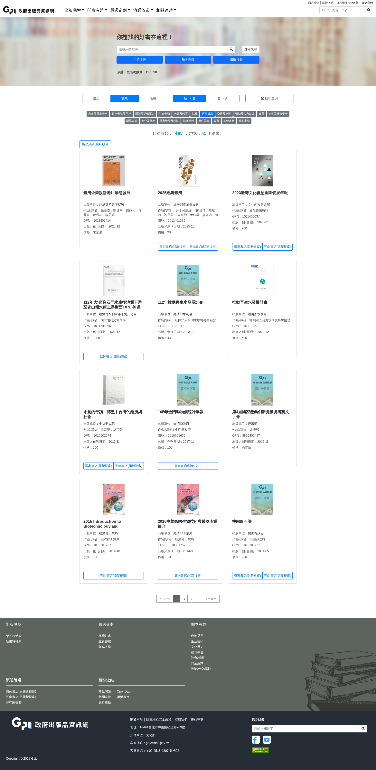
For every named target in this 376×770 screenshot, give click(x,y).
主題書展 (105, 641)
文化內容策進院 (259, 204)
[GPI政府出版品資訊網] (28, 10)
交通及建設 (224, 113)
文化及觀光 (148, 120)
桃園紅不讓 (242, 521)
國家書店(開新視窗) (172, 246)
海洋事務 (188, 120)
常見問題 (105, 691)
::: (60, 9)
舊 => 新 (222, 98)
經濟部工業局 (108, 533)
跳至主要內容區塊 (11, 2)
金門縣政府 (181, 423)
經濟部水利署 (183, 314)
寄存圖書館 (14, 702)
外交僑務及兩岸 (121, 113)
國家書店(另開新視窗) (21, 691)
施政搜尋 (188, 59)
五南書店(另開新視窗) (21, 697)
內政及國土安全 (98, 113)
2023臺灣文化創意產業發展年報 (260, 193)
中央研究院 (107, 423)
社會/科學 (197, 657)
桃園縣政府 (256, 533)
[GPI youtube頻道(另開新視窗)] (268, 739)
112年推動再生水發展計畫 (180, 302)
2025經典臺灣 (170, 193)
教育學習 (197, 652)
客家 (216, 120)
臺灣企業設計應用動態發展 (106, 193)
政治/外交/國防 (201, 668)
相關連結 (164, 10)
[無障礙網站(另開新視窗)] (260, 749)
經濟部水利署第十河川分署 (118, 314)
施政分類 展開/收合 (95, 144)
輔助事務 (244, 120)
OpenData (124, 691)
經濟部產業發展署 (111, 204)
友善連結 (105, 702)
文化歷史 (197, 647)
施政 (124, 98)
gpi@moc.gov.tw (157, 743)
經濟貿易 (207, 113)
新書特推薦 (14, 641)
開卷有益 (95, 10)
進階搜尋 (250, 49)
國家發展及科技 (169, 120)
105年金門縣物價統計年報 (180, 412)
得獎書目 (123, 697)
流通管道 (141, 10)
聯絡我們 (367, 2)
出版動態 (72, 10)
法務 (195, 113)
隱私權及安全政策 (348, 2)
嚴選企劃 (118, 10)
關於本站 (327, 2)
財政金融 (164, 113)
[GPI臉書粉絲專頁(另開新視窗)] (257, 739)
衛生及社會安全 (278, 113)
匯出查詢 (271, 98)
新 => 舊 (189, 98)
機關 (153, 98)
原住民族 (203, 120)
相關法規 (105, 697)
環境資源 (131, 120)
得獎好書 (105, 636)
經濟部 (252, 423)
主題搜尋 (139, 59)
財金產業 (197, 663)
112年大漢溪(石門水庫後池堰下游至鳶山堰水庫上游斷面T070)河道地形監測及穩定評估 (112, 307)
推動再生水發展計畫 (250, 302)
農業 (261, 113)
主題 (96, 98)
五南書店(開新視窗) (203, 246)
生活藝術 (197, 641)
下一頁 (209, 598)
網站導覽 (313, 2)
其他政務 (228, 120)
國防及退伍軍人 (145, 113)
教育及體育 (181, 113)
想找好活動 (14, 636)
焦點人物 (105, 647)
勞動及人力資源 (244, 113)
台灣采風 (197, 636)
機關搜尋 (236, 59)
